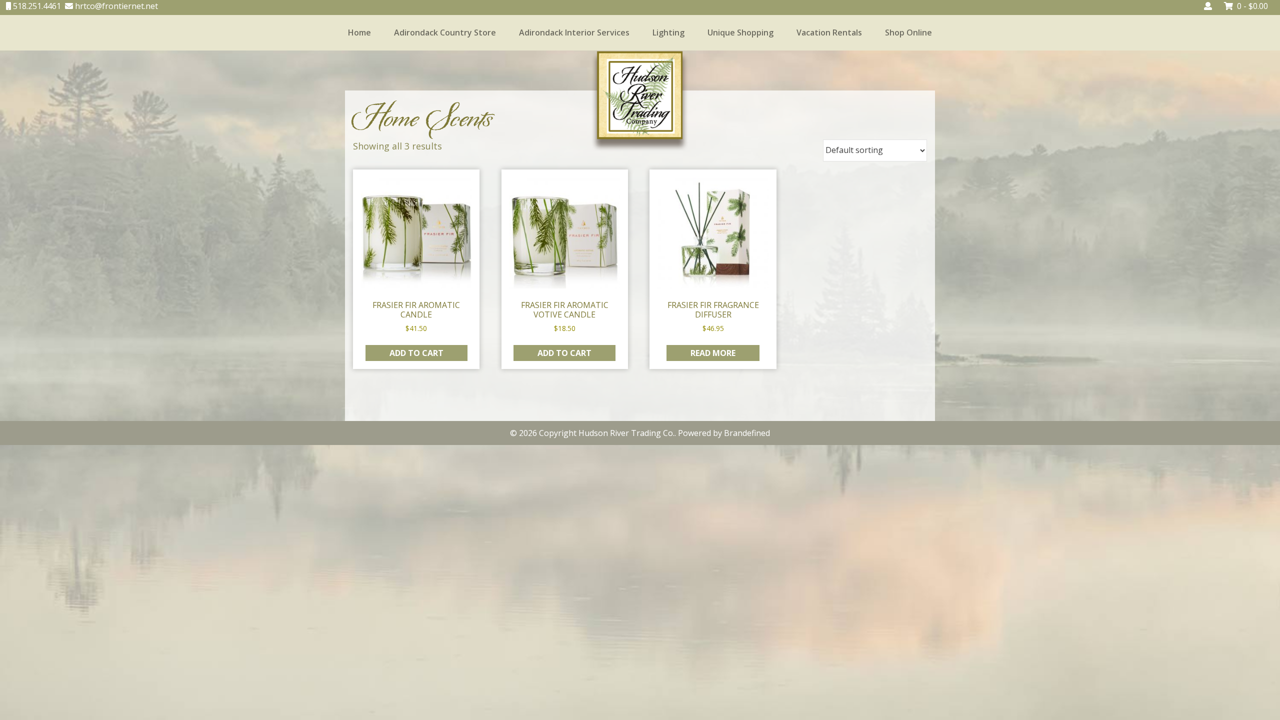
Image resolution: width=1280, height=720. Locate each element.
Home (359, 32)
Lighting (668, 32)
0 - (1252, 6)
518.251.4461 (36, 6)
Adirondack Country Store (445, 32)
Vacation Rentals (829, 32)
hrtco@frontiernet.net (115, 6)
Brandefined (747, 433)
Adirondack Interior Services (574, 32)
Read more (713, 353)
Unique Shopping (741, 32)
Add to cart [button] (417, 353)
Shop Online (908, 32)
